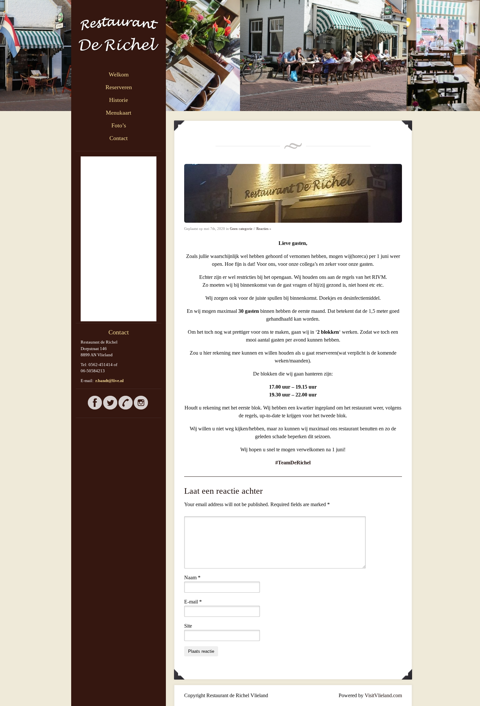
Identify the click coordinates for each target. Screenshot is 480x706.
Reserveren (118, 87)
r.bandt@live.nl (109, 380)
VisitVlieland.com (383, 695)
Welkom (119, 74)
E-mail (193, 601)
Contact (118, 138)
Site (188, 626)
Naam (192, 577)
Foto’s (118, 125)
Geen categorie (241, 229)
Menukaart (118, 112)
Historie (118, 100)
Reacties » (263, 229)
